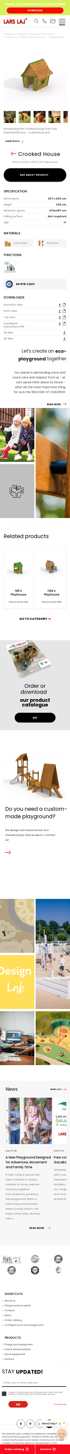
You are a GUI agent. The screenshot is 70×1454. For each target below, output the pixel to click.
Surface (9, 1359)
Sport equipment (15, 1354)
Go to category (33, 619)
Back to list (13, 154)
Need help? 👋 (51, 1423)
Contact (9, 1310)
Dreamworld (50, 162)
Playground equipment (19, 1344)
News (8, 1315)
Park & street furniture (18, 1349)
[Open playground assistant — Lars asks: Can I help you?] (62, 1434)
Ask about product (35, 174)
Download (35, 10)
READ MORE (54, 404)
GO (35, 718)
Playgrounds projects (18, 1305)
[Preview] (64, 304)
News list (56, 1089)
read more (12, 141)
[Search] (36, 21)
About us (10, 1300)
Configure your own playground (24, 1325)
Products (13, 1338)
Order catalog (14, 1449)
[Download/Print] (60, 304)
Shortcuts (14, 1294)
